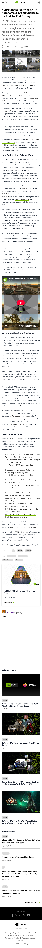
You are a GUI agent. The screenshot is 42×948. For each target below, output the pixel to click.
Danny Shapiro (16, 43)
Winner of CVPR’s (16, 460)
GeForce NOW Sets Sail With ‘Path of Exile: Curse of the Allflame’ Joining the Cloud (19, 822)
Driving (20, 550)
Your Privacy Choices (26, 933)
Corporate (6, 853)
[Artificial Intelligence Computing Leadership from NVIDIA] (21, 2)
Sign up (22, 406)
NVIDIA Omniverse (9, 194)
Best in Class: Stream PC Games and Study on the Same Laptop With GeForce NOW (20, 783)
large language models (17, 424)
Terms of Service (14, 935)
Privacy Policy (10, 933)
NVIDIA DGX (26, 188)
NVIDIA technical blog (24, 465)
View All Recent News (31, 902)
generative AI (7, 111)
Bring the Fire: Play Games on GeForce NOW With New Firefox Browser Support (20, 705)
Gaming (5, 836)
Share (26, 47)
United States (21, 928)
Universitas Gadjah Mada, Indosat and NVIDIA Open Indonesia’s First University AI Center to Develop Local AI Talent (19, 874)
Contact (20, 941)
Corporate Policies (12, 938)
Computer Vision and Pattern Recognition (17, 85)
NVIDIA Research (16, 95)
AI (3, 867)
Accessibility (28, 935)
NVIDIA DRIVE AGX (22, 199)
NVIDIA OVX (6, 197)
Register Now (8, 602)
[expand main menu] (3, 2)
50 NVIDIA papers (16, 439)
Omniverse (19, 560)
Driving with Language (20, 416)
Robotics (28, 550)
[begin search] (6, 2)
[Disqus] (21, 636)
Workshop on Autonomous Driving (22, 527)
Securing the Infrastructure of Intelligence (18, 857)
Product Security (28, 938)
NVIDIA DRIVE (23, 556)
